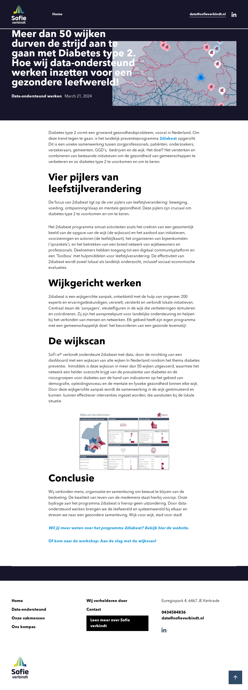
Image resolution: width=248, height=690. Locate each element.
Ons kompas (24, 627)
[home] (26, 14)
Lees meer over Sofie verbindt (110, 623)
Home (57, 14)
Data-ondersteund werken (37, 96)
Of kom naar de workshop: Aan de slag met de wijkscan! (102, 541)
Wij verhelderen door (106, 601)
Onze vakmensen (28, 618)
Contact (93, 610)
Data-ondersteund (29, 610)
